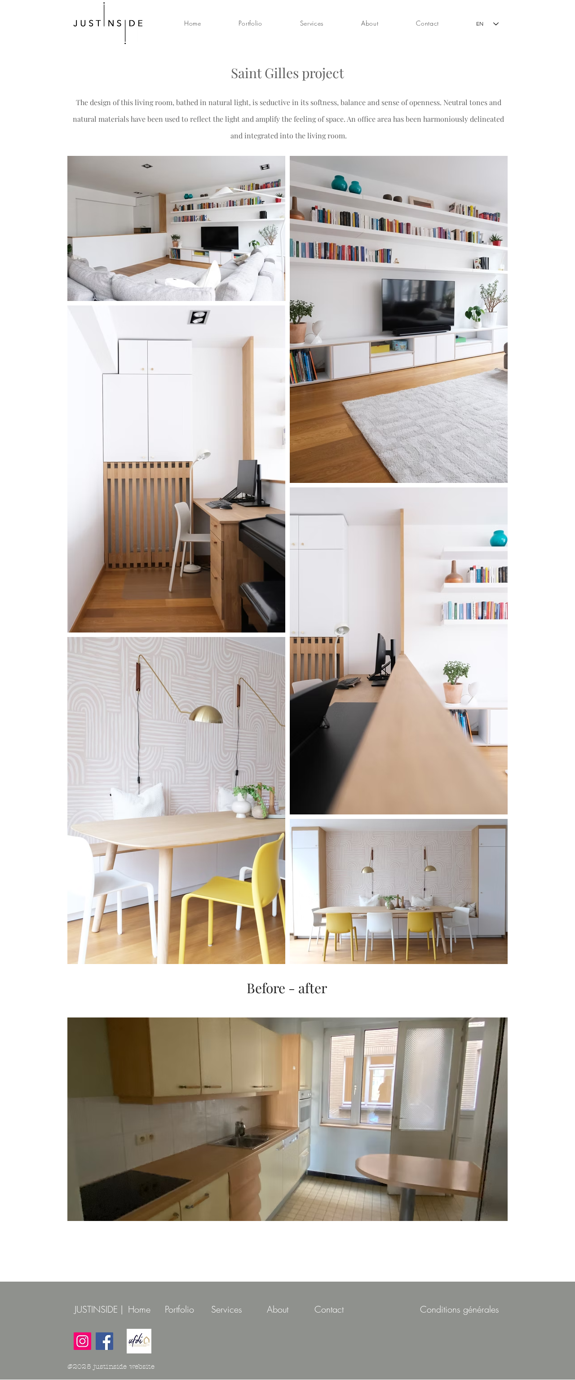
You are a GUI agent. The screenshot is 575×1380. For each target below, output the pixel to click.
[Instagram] (82, 1341)
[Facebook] (104, 1341)
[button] (287, 1119)
